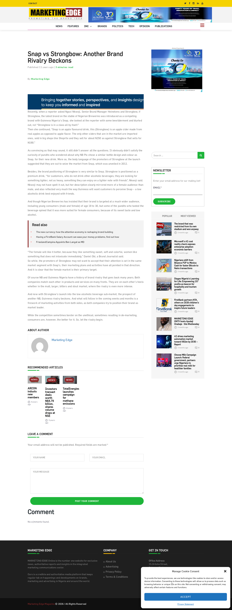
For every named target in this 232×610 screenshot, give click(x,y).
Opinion (144, 26)
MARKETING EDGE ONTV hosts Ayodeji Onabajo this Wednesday (186, 321)
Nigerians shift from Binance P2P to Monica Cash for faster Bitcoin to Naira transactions (186, 264)
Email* (157, 187)
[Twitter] (185, 3)
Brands (102, 26)
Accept (185, 596)
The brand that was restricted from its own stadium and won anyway (186, 226)
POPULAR (167, 216)
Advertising (112, 566)
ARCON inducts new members (33, 393)
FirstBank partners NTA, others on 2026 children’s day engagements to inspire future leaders (186, 303)
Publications (163, 26)
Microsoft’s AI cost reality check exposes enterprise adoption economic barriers (184, 245)
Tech (131, 26)
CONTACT (33, 3)
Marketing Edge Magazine (41, 603)
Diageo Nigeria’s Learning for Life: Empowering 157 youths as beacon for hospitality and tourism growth (186, 284)
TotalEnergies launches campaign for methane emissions (71, 396)
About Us (111, 561)
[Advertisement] (176, 122)
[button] (225, 571)
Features (73, 26)
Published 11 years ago (40, 67)
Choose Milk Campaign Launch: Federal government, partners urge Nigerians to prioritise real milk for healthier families (185, 361)
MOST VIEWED (188, 216)
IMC (86, 26)
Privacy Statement (185, 604)
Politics (117, 26)
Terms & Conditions (117, 576)
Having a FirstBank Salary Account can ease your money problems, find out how (77, 236)
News (59, 26)
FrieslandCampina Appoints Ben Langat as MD (60, 241)
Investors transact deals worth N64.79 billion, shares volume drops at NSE (51, 402)
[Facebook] (189, 3)
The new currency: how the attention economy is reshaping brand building (74, 231)
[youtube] (202, 3)
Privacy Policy (113, 571)
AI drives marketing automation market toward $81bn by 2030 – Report (186, 340)
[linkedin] (198, 3)
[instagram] (193, 3)
